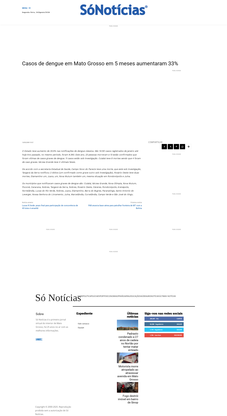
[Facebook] (164, 146)
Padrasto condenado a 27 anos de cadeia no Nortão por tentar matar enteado (128, 342)
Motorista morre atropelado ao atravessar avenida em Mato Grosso (127, 373)
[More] (188, 146)
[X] (170, 146)
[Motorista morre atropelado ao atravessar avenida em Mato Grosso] (127, 358)
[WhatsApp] (182, 146)
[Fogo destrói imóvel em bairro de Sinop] (127, 387)
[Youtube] (41, 339)
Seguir (179, 324)
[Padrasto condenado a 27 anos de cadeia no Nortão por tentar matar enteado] (127, 325)
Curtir (179, 319)
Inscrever (178, 335)
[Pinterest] (176, 146)
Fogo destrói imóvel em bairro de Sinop (128, 399)
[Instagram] (37, 339)
